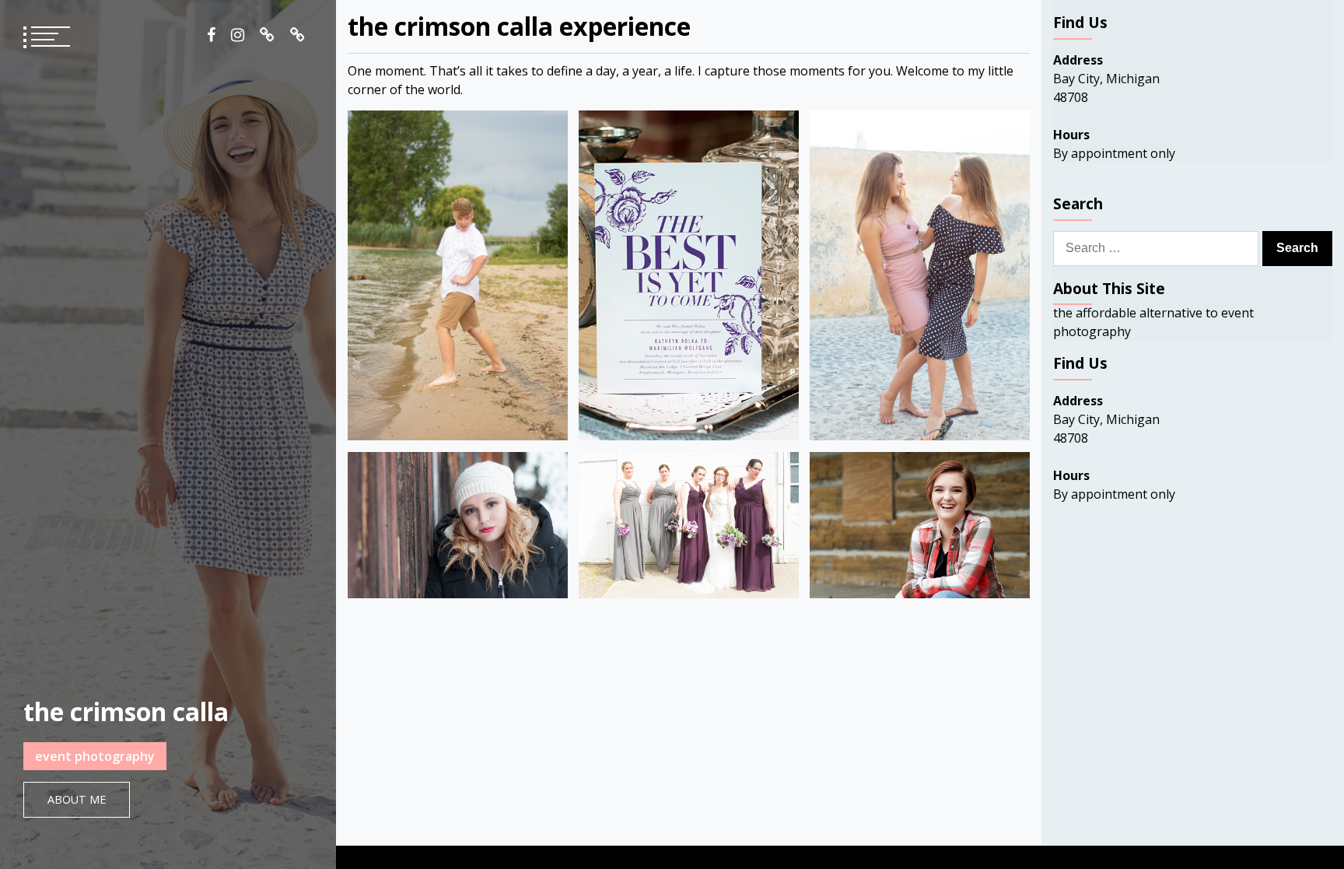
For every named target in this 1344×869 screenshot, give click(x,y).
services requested (297, 35)
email (267, 35)
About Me (76, 799)
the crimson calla (126, 711)
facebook (211, 35)
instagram (237, 35)
